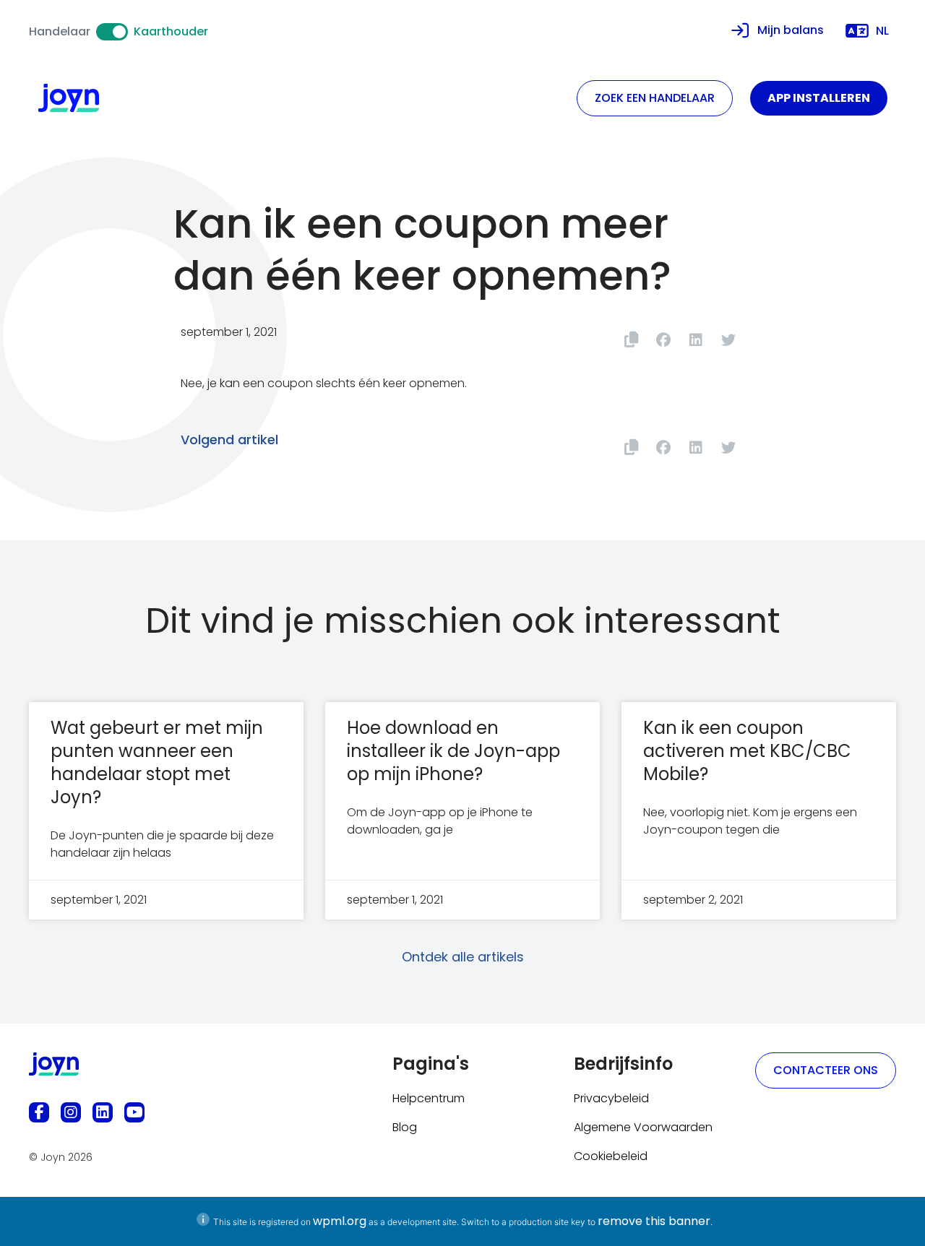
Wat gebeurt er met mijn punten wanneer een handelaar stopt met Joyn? (157, 762)
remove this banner (654, 1221)
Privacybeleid (611, 1098)
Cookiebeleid (611, 1156)
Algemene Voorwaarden (643, 1127)
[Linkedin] (102, 1112)
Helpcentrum (428, 1098)
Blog (404, 1127)
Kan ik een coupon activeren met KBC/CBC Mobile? (747, 751)
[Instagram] (71, 1112)
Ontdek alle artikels (463, 957)
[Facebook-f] (39, 1112)
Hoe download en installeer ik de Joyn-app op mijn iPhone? (453, 751)
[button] (663, 340)
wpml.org (339, 1221)
